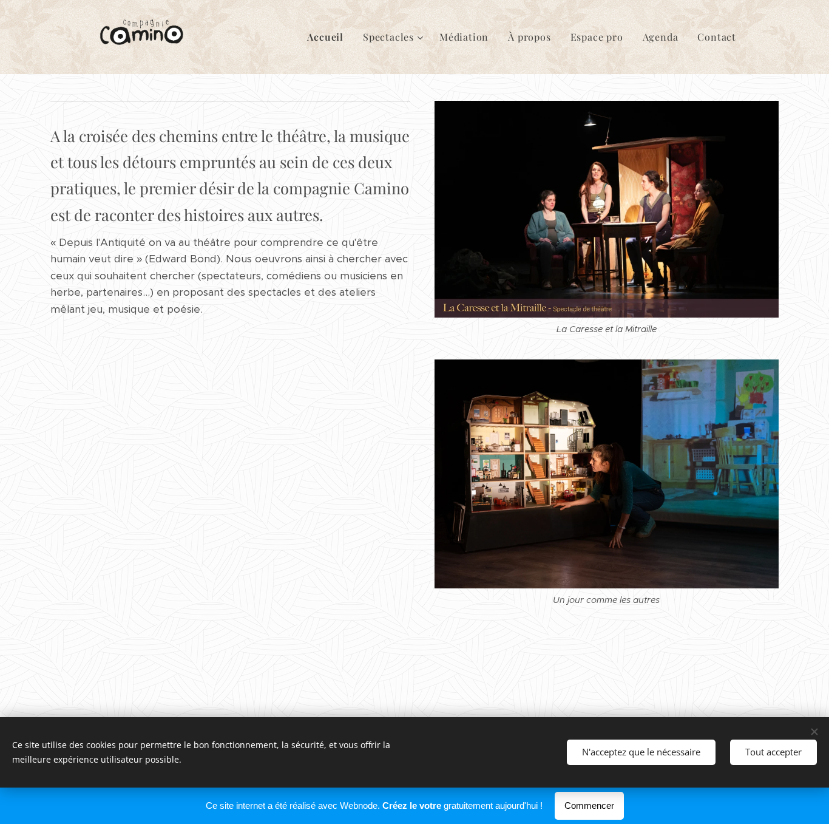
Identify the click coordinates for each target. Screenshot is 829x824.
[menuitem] (328, 37)
